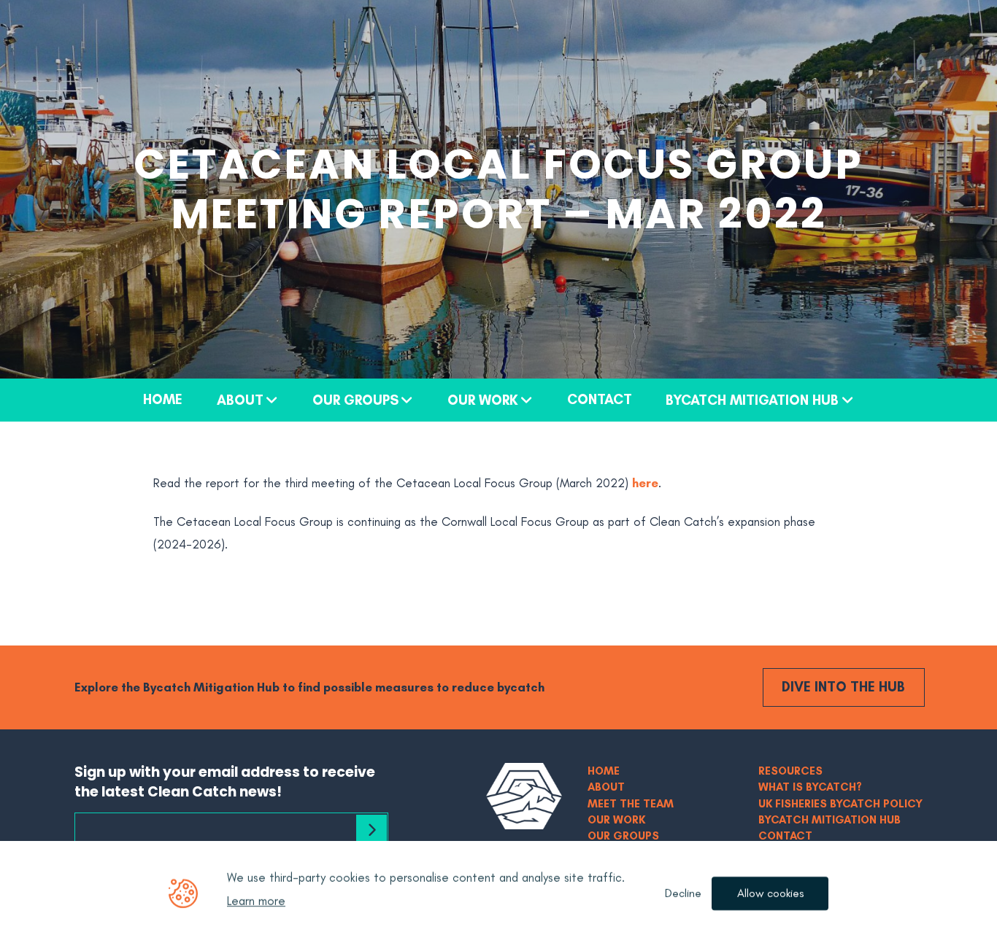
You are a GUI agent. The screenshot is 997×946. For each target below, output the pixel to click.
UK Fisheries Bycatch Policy (840, 803)
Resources (790, 771)
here (645, 483)
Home (162, 398)
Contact (599, 398)
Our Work (482, 399)
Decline (683, 893)
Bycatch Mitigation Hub (752, 399)
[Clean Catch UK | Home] (524, 796)
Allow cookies (770, 893)
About (240, 399)
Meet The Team (631, 803)
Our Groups (355, 399)
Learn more (256, 901)
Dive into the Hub (843, 686)
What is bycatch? (810, 787)
